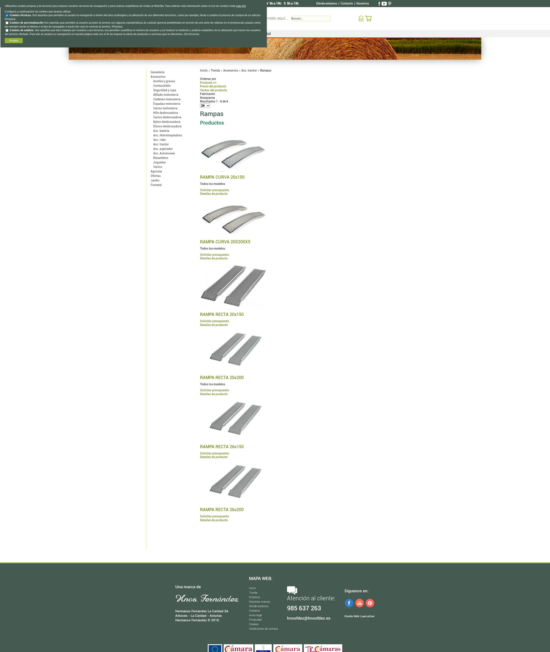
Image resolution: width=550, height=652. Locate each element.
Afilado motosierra (165, 94)
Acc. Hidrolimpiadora (167, 135)
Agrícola (156, 171)
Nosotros (362, 3)
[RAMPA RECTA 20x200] (235, 370)
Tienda (215, 70)
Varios (157, 167)
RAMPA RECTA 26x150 (222, 446)
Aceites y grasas (164, 81)
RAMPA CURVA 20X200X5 (225, 241)
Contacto (347, 3)
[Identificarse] (361, 18)
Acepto (13, 40)
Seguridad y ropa (164, 90)
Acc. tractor (161, 144)
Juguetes (159, 162)
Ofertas (156, 176)
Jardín (155, 180)
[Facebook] (379, 3)
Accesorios (158, 76)
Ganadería (158, 72)
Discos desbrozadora (167, 126)
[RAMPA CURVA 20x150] (235, 170)
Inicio (204, 70)
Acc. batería (161, 131)
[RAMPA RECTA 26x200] (235, 503)
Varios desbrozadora (167, 117)
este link (241, 6)
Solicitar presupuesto (214, 190)
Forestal (156, 185)
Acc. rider (159, 140)
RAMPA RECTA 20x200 (222, 377)
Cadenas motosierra (166, 99)
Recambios (160, 158)
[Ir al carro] (368, 18)
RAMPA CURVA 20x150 (222, 177)
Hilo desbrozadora (165, 112)
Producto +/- (208, 82)
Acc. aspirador (163, 149)
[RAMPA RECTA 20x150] (235, 307)
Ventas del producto (213, 90)
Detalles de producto (214, 193)
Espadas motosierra (166, 103)
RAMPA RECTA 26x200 (222, 509)
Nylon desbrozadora (166, 121)
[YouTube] (385, 3)
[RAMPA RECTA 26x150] (235, 440)
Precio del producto (213, 86)
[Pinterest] (390, 3)
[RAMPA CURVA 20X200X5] (235, 235)
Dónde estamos (326, 3)
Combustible (161, 85)
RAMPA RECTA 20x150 (222, 314)
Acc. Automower (164, 153)
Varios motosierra (165, 108)
